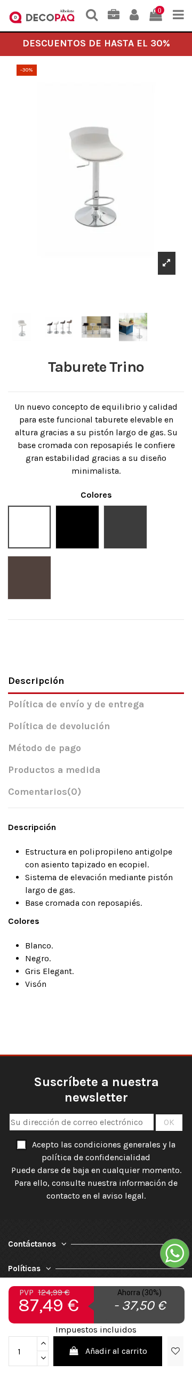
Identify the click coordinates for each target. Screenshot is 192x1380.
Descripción (36, 681)
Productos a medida (54, 770)
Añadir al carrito (116, 1351)
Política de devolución (59, 726)
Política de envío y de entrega (76, 704)
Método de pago (44, 748)
